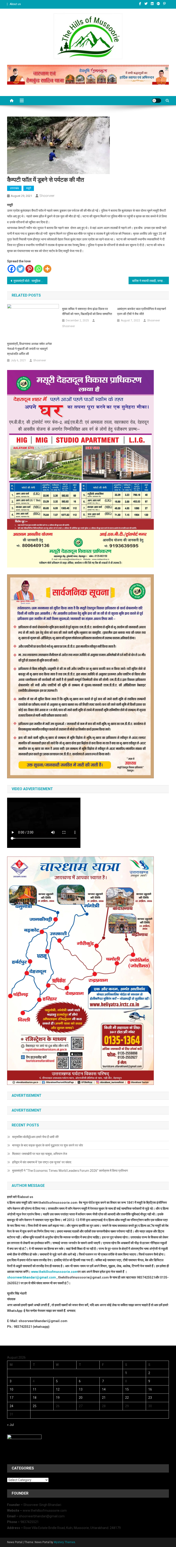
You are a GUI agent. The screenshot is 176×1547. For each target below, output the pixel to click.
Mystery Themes (64, 1542)
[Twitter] (20, 269)
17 (11, 1397)
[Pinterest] (29, 269)
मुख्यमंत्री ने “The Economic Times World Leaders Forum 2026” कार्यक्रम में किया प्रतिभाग (70, 1170)
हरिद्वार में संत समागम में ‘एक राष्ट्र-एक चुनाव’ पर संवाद (42, 1162)
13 (80, 1389)
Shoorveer (47, 196)
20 (80, 1397)
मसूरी (28, 188)
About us (15, 4)
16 (150, 1389)
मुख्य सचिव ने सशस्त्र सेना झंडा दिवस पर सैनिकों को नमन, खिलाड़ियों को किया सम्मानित (87, 311)
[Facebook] (12, 269)
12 (58, 1389)
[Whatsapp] (38, 269)
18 (34, 1397)
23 (150, 1397)
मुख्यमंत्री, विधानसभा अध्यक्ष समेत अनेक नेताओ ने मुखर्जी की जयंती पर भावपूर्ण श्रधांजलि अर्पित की (29, 349)
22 (127, 1397)
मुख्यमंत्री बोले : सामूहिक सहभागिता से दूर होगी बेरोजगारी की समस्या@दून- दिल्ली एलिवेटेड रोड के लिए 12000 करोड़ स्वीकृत (31, 281)
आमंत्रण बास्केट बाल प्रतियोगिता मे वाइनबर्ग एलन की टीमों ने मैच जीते (141, 311)
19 (58, 1397)
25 (34, 1406)
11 (34, 1389)
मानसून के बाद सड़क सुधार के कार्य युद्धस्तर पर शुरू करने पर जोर (47, 1145)
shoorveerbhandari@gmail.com (31, 1277)
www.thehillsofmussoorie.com (54, 1272)
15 (127, 1389)
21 (104, 1397)
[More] (47, 269)
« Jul (10, 1425)
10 (11, 1389)
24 (11, 1406)
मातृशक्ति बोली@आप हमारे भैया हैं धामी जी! (35, 1137)
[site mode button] (156, 100)
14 (104, 1389)
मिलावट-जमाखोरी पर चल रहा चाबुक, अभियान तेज (39, 1154)
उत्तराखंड (14, 188)
